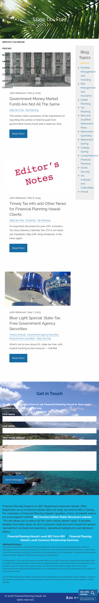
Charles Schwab (42, 81)
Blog (5, 55)
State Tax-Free (16, 110)
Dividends (31, 220)
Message (7, 449)
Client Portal (11, 74)
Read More (18, 133)
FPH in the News (12, 68)
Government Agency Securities (43, 334)
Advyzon (7, 81)
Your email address (26, 437)
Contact (7, 87)
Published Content (39, 68)
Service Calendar (13, 42)
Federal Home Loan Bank (22, 338)
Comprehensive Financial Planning (89, 159)
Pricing (6, 48)
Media (6, 61)
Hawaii (84, 191)
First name (8, 414)
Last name (8, 425)
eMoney (23, 81)
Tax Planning (32, 110)
